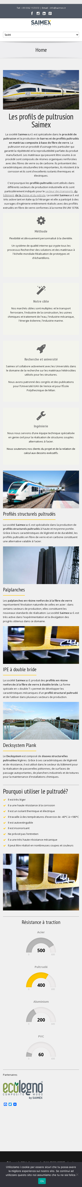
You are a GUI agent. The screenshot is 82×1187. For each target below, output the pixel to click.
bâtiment (8, 195)
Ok (42, 1181)
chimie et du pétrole (34, 195)
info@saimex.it (58, 7)
